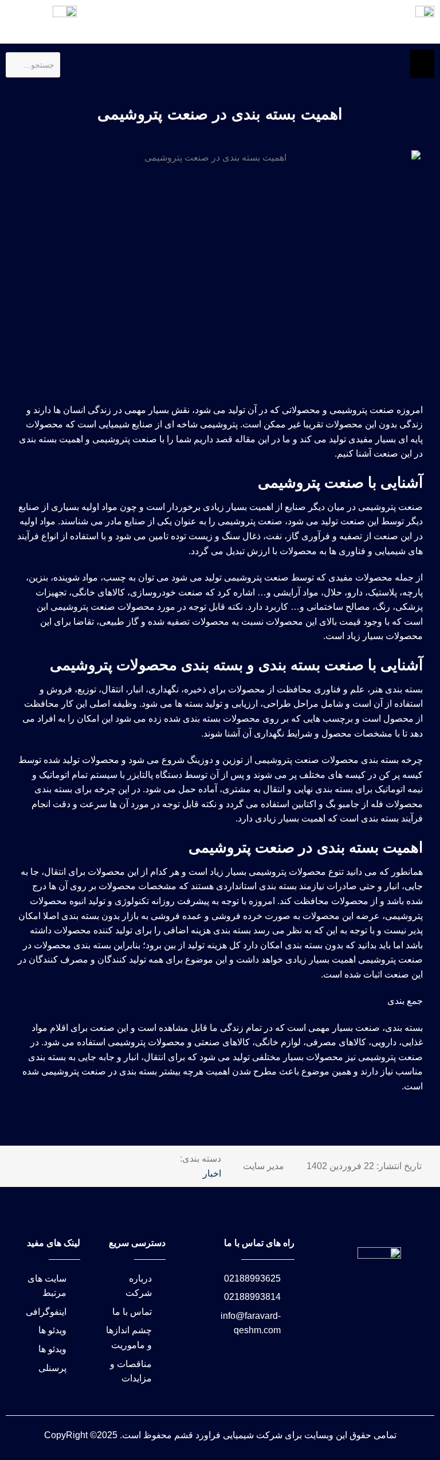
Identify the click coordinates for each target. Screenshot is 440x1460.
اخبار (212, 1173)
